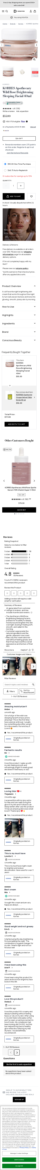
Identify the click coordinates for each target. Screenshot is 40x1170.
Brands (12, 24)
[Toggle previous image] (2, 45)
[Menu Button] (2, 11)
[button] (19, 103)
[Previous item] (4, 481)
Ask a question (22, 111)
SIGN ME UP (19, 1099)
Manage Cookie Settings (19, 1153)
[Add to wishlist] (31, 196)
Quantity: (7, 180)
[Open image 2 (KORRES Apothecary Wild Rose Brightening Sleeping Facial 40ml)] (22, 72)
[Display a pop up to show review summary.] (30, 499)
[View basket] (35, 11)
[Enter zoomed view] (34, 59)
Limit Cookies (19, 1160)
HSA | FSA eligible (13, 121)
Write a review (9, 111)
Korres (20, 24)
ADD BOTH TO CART (16, 424)
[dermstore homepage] (19, 11)
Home (5, 24)
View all (33, 127)
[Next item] (34, 481)
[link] (31, 11)
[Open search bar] (6, 11)
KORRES (6, 84)
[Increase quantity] (20, 186)
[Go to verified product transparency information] (13, 103)
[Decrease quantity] (6, 186)
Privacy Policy (24, 1148)
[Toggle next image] (36, 45)
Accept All (19, 1166)
